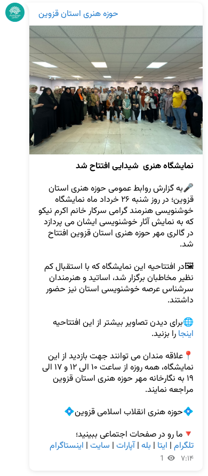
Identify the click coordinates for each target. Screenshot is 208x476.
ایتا (162, 446)
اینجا (186, 334)
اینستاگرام (67, 446)
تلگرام (184, 446)
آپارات (125, 446)
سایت (100, 446)
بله (146, 446)
